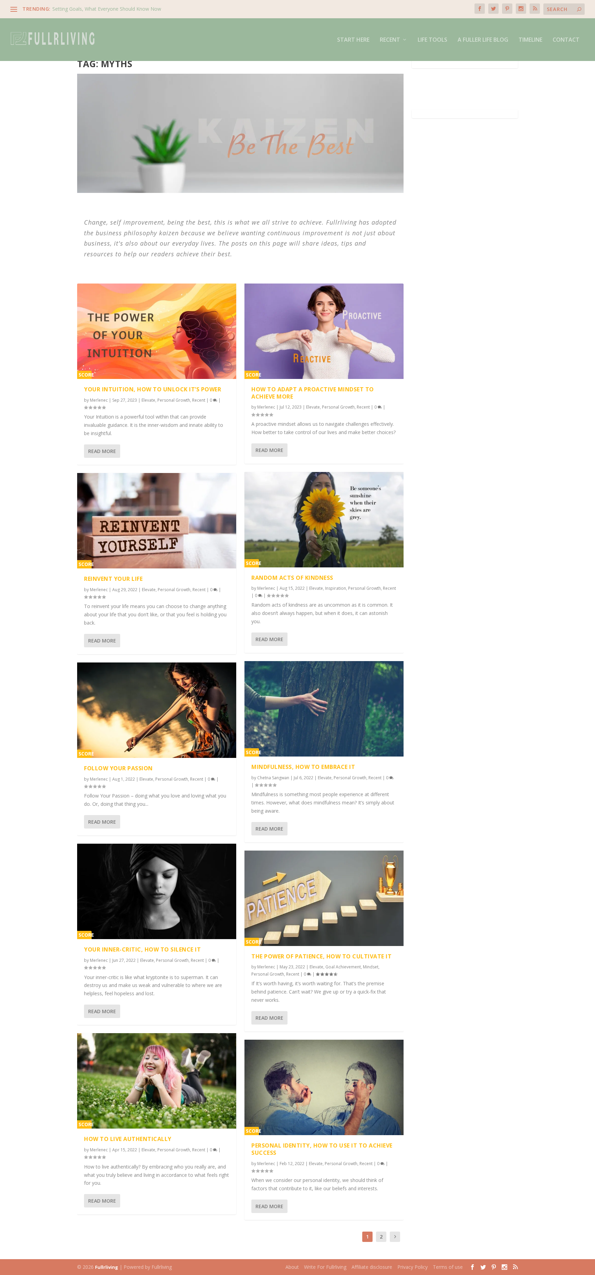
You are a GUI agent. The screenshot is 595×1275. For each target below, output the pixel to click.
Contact (566, 40)
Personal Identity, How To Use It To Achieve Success (322, 1149)
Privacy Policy (412, 1267)
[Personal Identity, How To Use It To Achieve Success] (324, 1087)
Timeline (530, 40)
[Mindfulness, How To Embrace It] (324, 709)
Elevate (148, 400)
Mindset (370, 967)
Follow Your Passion (118, 768)
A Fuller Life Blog (483, 40)
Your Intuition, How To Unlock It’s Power (152, 389)
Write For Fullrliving (325, 1267)
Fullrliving (106, 1267)
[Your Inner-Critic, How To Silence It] (156, 891)
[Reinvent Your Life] (156, 520)
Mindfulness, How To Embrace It (303, 767)
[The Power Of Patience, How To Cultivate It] (324, 898)
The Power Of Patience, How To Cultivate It (321, 956)
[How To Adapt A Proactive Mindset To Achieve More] (324, 331)
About (292, 1267)
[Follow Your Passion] (156, 710)
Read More (102, 451)
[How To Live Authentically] (156, 1081)
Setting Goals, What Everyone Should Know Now (106, 9)
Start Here (353, 40)
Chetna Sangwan (273, 778)
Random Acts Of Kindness (292, 578)
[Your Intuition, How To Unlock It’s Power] (156, 331)
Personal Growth (173, 400)
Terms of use (448, 1267)
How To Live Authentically (127, 1139)
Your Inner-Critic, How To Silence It (142, 949)
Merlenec (99, 400)
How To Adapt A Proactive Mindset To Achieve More (312, 392)
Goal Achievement (343, 967)
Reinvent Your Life (113, 579)
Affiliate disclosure (372, 1267)
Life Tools (432, 40)
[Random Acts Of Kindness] (324, 519)
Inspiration (335, 588)
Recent (390, 40)
